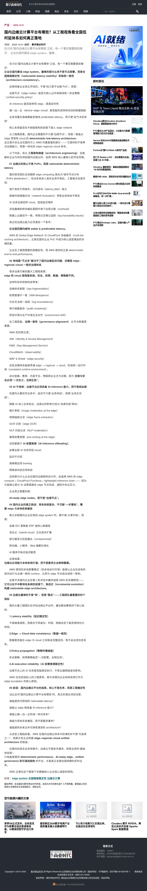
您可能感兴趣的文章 (16, 798)
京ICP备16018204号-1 (120, 871)
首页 (8, 11)
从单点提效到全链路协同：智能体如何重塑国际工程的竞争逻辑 (111, 214)
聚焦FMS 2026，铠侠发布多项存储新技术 (112, 176)
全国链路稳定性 (37, 778)
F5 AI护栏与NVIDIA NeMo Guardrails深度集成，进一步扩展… (111, 194)
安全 (66, 11)
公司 (18, 11)
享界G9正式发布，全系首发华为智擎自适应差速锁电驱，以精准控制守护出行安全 (19, 828)
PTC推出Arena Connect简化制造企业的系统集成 (111, 185)
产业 (6, 25)
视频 (85, 11)
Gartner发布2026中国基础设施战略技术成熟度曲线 (111, 141)
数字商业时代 (38, 44)
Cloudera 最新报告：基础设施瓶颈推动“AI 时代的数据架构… (111, 168)
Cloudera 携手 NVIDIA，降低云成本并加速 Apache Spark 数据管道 (126, 826)
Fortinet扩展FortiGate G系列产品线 (110, 150)
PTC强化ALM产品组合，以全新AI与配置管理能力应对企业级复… (111, 132)
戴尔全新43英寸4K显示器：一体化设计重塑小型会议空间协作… (111, 204)
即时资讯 (98, 81)
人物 (28, 11)
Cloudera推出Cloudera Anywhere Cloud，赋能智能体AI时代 (109, 122)
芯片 (76, 11)
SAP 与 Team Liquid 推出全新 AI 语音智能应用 (116, 109)
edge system (20, 778)
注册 (134, 4)
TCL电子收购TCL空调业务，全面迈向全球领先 (91, 825)
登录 (140, 4)
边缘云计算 (53, 778)
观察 (47, 11)
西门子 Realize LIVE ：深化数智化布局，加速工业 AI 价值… (112, 158)
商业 (57, 11)
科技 (37, 11)
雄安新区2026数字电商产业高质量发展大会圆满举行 (55, 825)
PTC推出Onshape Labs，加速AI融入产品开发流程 (111, 224)
